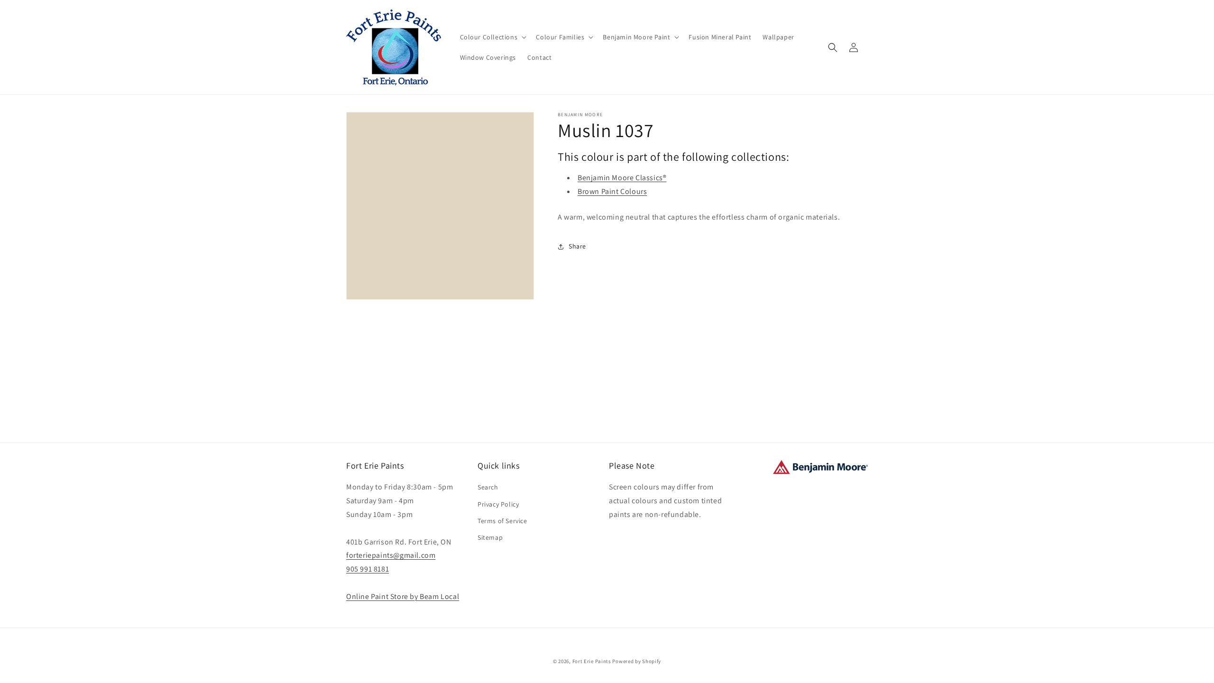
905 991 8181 (367, 569)
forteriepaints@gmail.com (390, 555)
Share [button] (577, 246)
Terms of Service (502, 521)
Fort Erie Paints (591, 661)
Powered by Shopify (636, 661)
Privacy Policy (498, 504)
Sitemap (490, 537)
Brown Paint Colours (612, 191)
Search (488, 487)
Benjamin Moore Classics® (622, 178)
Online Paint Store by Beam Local (402, 596)
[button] (492, 37)
